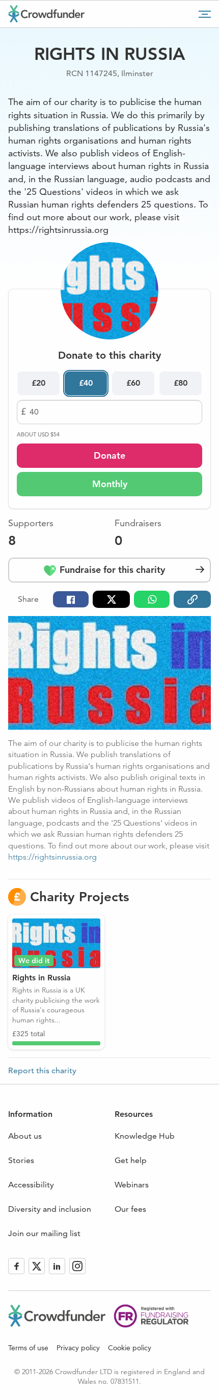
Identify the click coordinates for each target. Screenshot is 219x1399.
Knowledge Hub (145, 1136)
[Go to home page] (46, 13)
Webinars (132, 1184)
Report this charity (42, 1070)
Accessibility (31, 1184)
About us (25, 1136)
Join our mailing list (44, 1233)
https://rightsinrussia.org (52, 857)
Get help (131, 1160)
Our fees (130, 1209)
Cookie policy (129, 1347)
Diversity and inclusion (49, 1209)
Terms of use (28, 1347)
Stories (21, 1160)
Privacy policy (78, 1347)
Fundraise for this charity (111, 569)
